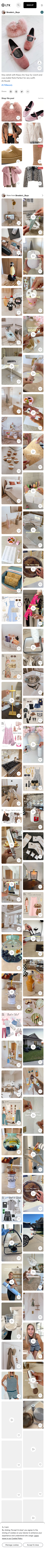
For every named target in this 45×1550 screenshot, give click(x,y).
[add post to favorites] (40, 68)
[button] (42, 5)
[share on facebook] (11, 92)
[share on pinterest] (16, 92)
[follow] (42, 12)
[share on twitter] (22, 92)
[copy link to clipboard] (28, 92)
